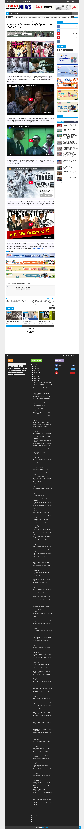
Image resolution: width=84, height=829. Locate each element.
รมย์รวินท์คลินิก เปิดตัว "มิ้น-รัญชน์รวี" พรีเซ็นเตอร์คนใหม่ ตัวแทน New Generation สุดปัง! (70, 148)
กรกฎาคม (35, 368)
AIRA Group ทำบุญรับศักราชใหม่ (39, 556)
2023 (34, 811)
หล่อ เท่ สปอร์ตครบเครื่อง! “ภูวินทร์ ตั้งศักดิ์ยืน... (42, 396)
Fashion (16, 372)
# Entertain (12, 251)
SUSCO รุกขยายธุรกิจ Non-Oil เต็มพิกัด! (40, 736)
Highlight (67, 121)
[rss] (23, 1)
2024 (34, 809)
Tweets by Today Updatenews (63, 185)
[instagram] (28, 1)
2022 (34, 813)
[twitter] (15, 1)
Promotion (17, 370)
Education (23, 370)
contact (72, 1)
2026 (34, 364)
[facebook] (13, 1)
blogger (14, 326)
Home (63, 1)
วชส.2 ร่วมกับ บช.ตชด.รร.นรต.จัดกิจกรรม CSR (42, 382)
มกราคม (35, 380)
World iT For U (48, 17)
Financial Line (11, 364)
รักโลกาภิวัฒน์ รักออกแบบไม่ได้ (12, 321)
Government (19, 368)
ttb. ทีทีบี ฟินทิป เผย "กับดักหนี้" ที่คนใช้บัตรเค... (42, 476)
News (11, 13)
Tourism (25, 368)
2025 (34, 807)
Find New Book (11, 374)
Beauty (20, 372)
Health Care (10, 370)
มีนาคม (35, 376)
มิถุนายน (35, 370)
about (67, 1)
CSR (17, 366)
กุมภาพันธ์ (36, 378)
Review (16, 13)
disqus (30, 326)
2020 (34, 817)
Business (23, 364)
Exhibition (10, 372)
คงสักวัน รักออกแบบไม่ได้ (44, 321)
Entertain (11, 21)
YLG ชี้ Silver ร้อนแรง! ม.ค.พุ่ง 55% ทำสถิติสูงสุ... (42, 443)
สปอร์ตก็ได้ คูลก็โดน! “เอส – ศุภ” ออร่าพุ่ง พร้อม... (42, 424)
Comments (74, 121)
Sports (20, 366)
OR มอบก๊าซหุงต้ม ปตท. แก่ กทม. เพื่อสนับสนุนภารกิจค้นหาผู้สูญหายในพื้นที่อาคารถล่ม (70, 167)
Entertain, (24, 30)
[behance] (25, 1)
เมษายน (35, 374)
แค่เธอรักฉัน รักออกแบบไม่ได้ (29, 321)
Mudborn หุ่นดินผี (36, 391)
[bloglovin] (19, 1)
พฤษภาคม (36, 372)
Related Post (10, 308)
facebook (46, 326)
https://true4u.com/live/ (38, 248)
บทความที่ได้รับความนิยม (60, 122)
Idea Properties (11, 368)
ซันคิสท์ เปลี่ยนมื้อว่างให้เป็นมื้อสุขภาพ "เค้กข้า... (42, 422)
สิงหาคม (35, 366)
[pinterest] (17, 1)
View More (52, 308)
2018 (34, 821)
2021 (34, 815)
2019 (34, 819)
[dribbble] (21, 1)
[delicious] (30, 1)
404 (76, 1)
